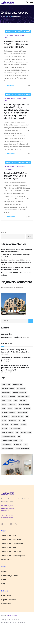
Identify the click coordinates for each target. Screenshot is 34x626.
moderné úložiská (24, 404)
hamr (3, 400)
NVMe (10, 408)
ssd (17, 432)
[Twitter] (2, 524)
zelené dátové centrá (23, 448)
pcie (27, 416)
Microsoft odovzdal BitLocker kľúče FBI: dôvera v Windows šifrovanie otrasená (15, 269)
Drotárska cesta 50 (7, 508)
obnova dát (5, 416)
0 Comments (9, 38)
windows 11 (17, 444)
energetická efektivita (8, 396)
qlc (24, 420)
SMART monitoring (7, 432)
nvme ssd (18, 408)
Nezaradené (5, 334)
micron (4, 404)
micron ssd (13, 404)
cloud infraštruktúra (8, 388)
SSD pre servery (26, 432)
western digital (6, 444)
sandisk (23, 424)
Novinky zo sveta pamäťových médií (18, 31)
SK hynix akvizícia (15, 428)
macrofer (23, 400)
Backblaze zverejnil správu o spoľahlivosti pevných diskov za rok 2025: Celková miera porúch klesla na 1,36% (16, 262)
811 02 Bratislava (7, 511)
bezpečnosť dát (17, 384)
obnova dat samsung (8, 412)
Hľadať (3, 232)
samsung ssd (14, 424)
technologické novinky (8, 436)
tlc (19, 436)
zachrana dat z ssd (7, 448)
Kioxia (15, 400)
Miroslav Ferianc (19, 35)
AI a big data (6, 384)
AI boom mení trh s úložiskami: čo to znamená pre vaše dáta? (15, 256)
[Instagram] (16, 524)
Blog (8, 16)
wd (21, 440)
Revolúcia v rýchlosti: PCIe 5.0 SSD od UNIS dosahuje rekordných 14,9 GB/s (16, 44)
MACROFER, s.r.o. (7, 506)
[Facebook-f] (7, 524)
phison (4, 420)
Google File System (23, 396)
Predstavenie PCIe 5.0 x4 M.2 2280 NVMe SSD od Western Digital (15, 176)
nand (3, 408)
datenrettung (6, 392)
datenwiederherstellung (19, 392)
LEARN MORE (10, 85)
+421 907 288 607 (7, 515)
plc (19, 420)
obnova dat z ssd (22, 412)
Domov (3, 16)
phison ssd (12, 420)
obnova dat (27, 408)
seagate (4, 428)
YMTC (25, 444)
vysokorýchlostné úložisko (9, 440)
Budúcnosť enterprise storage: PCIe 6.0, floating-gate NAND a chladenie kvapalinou (16, 250)
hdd (10, 400)
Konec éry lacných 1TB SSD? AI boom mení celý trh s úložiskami (16, 274)
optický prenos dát (17, 416)
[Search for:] (17, 321)
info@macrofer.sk (7, 518)
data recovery (21, 388)
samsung (5, 424)
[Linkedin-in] (11, 524)
